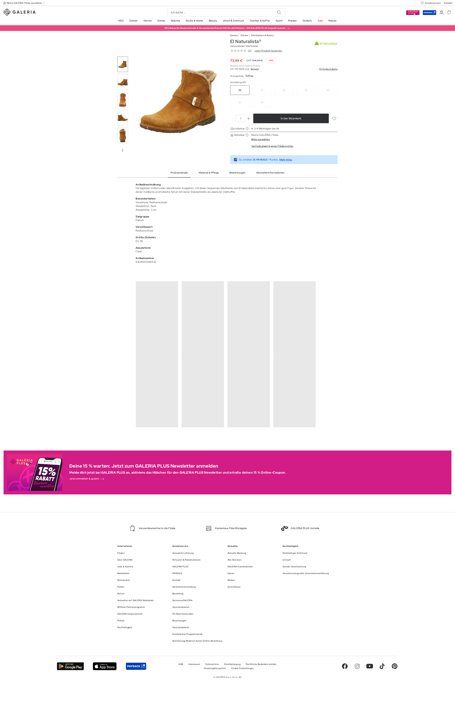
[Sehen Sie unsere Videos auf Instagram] (357, 666)
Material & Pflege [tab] (209, 172)
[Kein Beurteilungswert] (239, 51)
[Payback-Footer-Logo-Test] (135, 666)
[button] (24, 3)
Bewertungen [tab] (237, 172)
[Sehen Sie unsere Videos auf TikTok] (382, 666)
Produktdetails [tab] (179, 172)
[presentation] (122, 149)
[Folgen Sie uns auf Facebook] (344, 666)
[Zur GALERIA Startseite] (20, 12)
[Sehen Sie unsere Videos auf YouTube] (369, 666)
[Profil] (441, 12)
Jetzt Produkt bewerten (268, 50)
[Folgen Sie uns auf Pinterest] (394, 666)
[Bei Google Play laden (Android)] (70, 666)
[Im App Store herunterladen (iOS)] (105, 666)
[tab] (178, 101)
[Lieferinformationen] (247, 128)
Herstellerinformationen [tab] (270, 172)
